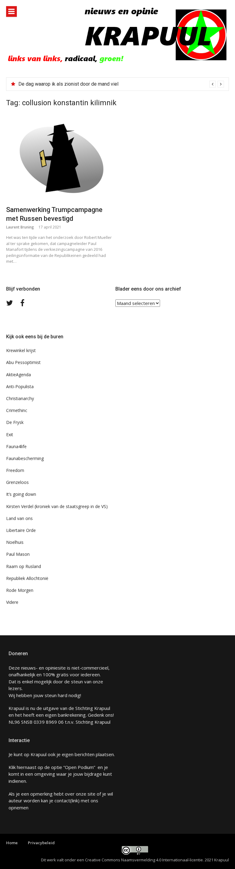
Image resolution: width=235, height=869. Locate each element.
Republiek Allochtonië (27, 578)
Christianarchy (20, 398)
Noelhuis (15, 542)
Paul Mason (18, 554)
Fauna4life (16, 446)
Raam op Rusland (23, 566)
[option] (121, 84)
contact (62, 800)
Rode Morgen (19, 590)
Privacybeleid (41, 842)
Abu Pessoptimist (23, 362)
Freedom (15, 470)
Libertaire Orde (21, 530)
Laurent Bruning (20, 227)
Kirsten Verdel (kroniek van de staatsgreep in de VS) (57, 506)
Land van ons (19, 518)
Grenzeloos (17, 482)
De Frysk (15, 422)
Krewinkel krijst (21, 350)
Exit (9, 434)
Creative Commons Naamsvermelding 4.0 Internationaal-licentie (144, 860)
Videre (12, 602)
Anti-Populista (20, 386)
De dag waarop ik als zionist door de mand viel (68, 84)
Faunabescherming (25, 458)
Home (12, 842)
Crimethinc (16, 410)
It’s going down (21, 494)
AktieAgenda (18, 374)
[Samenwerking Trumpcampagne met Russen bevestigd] (59, 158)
